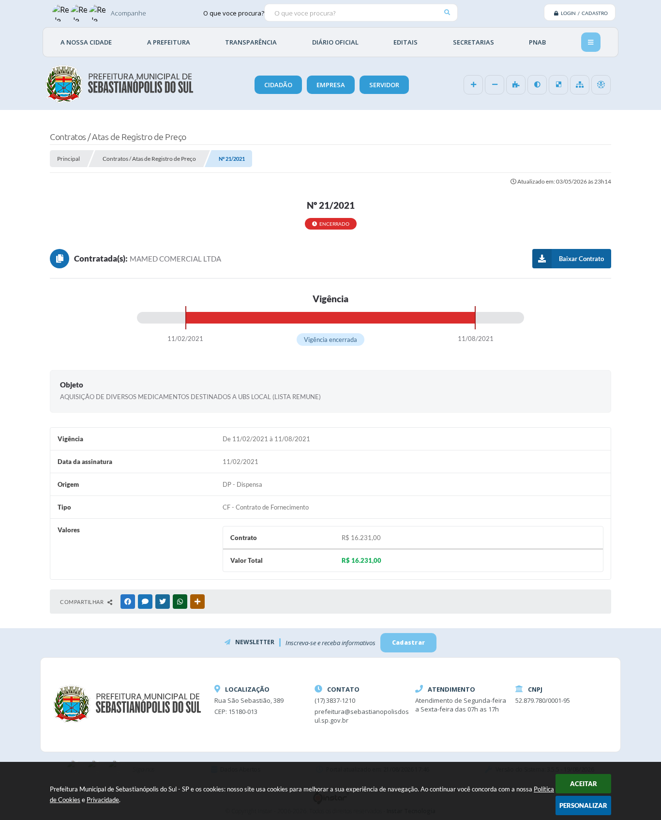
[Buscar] (446, 12)
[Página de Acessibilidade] (601, 84)
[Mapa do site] (579, 84)
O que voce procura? (233, 12)
